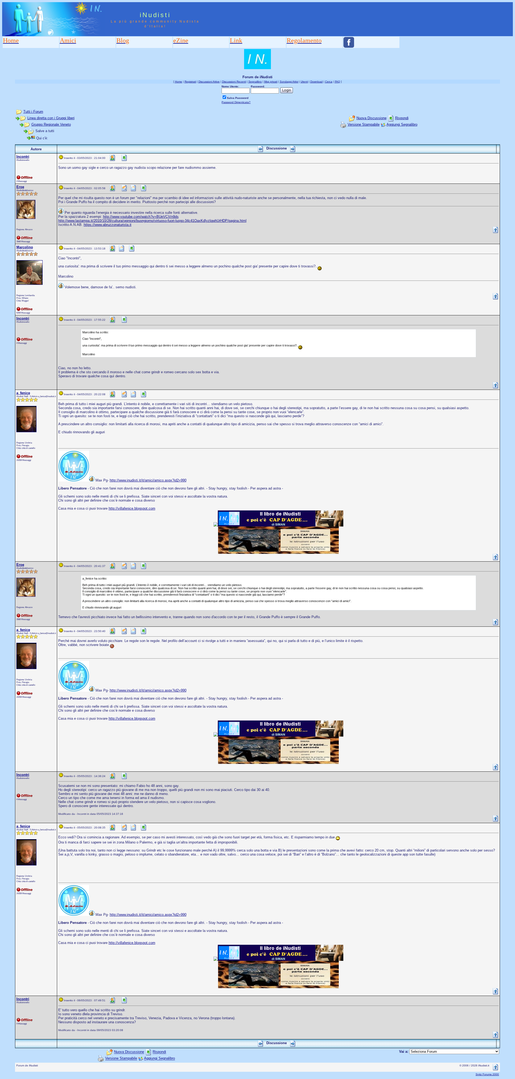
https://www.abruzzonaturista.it (107, 225)
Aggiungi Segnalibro (402, 124)
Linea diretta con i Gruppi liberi (51, 118)
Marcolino (24, 247)
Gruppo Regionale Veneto (51, 124)
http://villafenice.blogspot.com (132, 508)
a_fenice (23, 393)
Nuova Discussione (371, 118)
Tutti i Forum (33, 112)
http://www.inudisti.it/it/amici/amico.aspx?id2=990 (148, 480)
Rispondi (402, 118)
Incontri (22, 157)
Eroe (20, 187)
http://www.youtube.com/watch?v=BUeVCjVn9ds (141, 217)
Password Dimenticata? (236, 102)
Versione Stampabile (364, 124)
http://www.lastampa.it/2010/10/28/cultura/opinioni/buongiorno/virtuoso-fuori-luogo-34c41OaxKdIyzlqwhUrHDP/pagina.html (152, 221)
